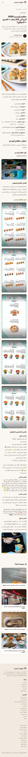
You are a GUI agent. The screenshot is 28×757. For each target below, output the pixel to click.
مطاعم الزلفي (24, 710)
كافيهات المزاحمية (23, 738)
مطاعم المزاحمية (23, 725)
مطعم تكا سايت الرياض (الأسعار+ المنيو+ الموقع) (14, 585)
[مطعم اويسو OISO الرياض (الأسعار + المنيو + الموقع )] (14, 75)
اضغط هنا (13, 135)
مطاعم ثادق (24, 735)
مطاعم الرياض (19, 9)
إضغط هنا (18, 129)
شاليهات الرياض (23, 729)
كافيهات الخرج (23, 712)
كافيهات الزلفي (23, 727)
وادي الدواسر (24, 714)
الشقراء (25, 731)
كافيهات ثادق (24, 742)
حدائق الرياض (24, 746)
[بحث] (2, 2)
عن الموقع (24, 686)
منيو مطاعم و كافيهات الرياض (20, 701)
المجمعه (25, 706)
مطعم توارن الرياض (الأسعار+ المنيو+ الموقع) (15, 629)
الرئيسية (25, 9)
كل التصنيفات (24, 684)
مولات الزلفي (24, 744)
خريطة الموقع (24, 690)
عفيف (25, 718)
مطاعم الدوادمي (23, 708)
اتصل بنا (25, 688)
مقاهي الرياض (24, 699)
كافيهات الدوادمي (23, 733)
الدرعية (25, 716)
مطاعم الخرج (24, 703)
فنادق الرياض (24, 740)
